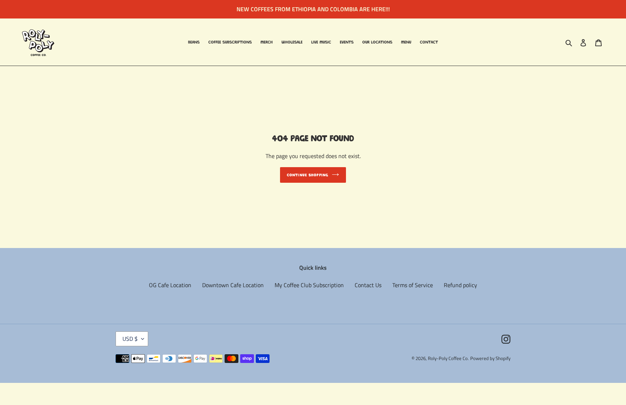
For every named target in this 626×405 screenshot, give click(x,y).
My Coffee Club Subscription (309, 285)
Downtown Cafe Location (233, 285)
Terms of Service (412, 285)
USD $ (130, 338)
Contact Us (368, 285)
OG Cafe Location (170, 285)
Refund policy (460, 285)
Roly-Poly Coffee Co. (448, 358)
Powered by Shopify (490, 358)
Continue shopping (307, 175)
